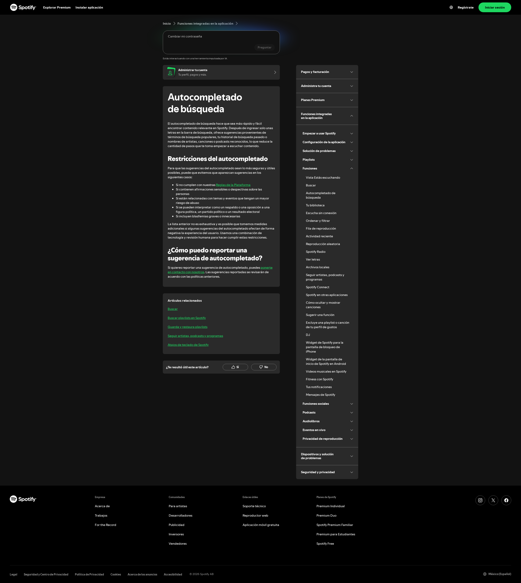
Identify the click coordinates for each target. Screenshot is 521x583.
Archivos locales (317, 267)
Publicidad (176, 524)
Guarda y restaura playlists (187, 326)
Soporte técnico (254, 506)
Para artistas (178, 506)
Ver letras (313, 259)
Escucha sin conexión (321, 213)
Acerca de (102, 506)
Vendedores (178, 543)
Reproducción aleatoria (323, 244)
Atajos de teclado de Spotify (188, 344)
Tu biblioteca (315, 205)
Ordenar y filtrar (318, 220)
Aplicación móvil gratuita (261, 524)
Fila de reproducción (321, 228)
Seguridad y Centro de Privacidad (46, 574)
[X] (493, 500)
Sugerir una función (320, 314)
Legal (13, 574)
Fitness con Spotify (319, 379)
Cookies (116, 574)
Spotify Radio (315, 251)
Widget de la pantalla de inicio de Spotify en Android (326, 361)
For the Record (105, 524)
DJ (308, 334)
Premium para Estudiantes (335, 534)
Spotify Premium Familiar (334, 524)
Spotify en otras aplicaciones (327, 295)
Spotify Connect (317, 287)
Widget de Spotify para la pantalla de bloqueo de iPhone (324, 347)
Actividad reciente (319, 236)
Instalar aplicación (89, 7)
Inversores (176, 534)
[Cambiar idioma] (451, 7)
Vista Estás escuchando (323, 177)
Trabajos (101, 515)
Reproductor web (255, 515)
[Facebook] (506, 500)
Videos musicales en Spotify (326, 371)
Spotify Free (325, 543)
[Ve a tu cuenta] (274, 72)
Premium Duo (326, 515)
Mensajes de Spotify (320, 394)
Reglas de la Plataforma (233, 185)
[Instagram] (480, 500)
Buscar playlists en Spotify (187, 318)
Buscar (173, 309)
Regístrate (466, 7)
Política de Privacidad (89, 574)
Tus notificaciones (319, 387)
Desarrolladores (180, 515)
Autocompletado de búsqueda (320, 195)
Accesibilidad (173, 574)
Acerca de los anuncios (142, 574)
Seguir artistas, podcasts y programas (195, 335)
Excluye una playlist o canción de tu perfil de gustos (327, 324)
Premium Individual (330, 506)
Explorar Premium (57, 7)
